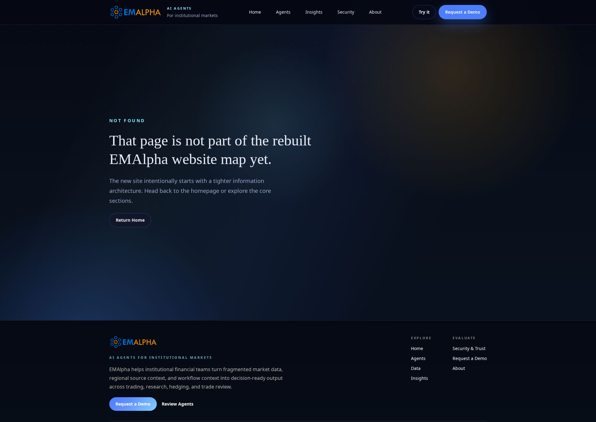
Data (416, 368)
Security (345, 12)
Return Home (130, 220)
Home (255, 12)
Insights (314, 12)
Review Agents (177, 404)
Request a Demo (133, 404)
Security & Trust (469, 348)
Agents (283, 12)
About (375, 12)
